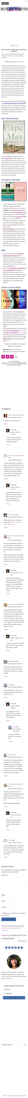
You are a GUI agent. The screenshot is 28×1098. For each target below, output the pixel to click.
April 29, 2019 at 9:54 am (15, 606)
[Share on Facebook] (7, 356)
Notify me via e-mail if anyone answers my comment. (13, 914)
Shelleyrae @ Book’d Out (15, 784)
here (17, 671)
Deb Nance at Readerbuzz (16, 535)
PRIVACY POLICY (21, 1095)
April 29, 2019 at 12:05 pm (15, 687)
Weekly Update (17, 365)
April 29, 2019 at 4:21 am (15, 417)
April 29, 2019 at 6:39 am (15, 460)
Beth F (10, 754)
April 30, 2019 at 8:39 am (15, 788)
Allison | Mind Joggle (14, 604)
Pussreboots (12, 514)
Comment (4, 875)
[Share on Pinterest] (12, 356)
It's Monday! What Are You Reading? (11, 364)
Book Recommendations (19, 362)
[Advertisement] (14, 30)
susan (10, 840)
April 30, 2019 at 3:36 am (15, 757)
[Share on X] (3, 356)
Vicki (9, 684)
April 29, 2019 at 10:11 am (15, 663)
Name (3, 895)
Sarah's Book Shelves (14, 415)
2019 (11, 362)
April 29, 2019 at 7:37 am (15, 517)
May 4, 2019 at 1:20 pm (14, 842)
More (17, 361)
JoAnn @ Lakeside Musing (16, 455)
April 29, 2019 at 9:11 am (15, 540)
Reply (6, 423)
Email (3, 901)
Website (3, 907)
